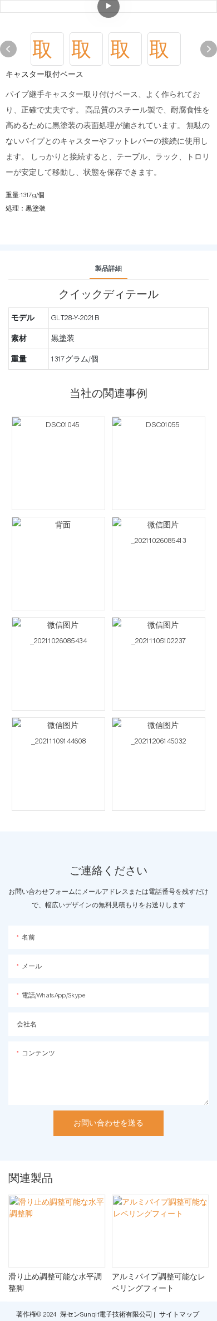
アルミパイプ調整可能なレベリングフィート (158, 1283)
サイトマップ (179, 1314)
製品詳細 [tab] (108, 268)
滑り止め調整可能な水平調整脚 (55, 1283)
